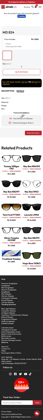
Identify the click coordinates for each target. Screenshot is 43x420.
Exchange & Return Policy (11, 353)
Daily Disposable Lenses (10, 332)
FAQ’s (3, 351)
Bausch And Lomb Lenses (11, 334)
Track (37, 402)
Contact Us (5, 349)
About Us (4, 346)
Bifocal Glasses (7, 317)
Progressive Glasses (9, 319)
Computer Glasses (8, 311)
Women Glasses (7, 296)
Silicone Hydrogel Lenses (11, 340)
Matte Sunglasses (8, 321)
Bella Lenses (6, 336)
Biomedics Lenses (8, 338)
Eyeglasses (5, 292)
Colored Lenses (7, 328)
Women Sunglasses (8, 290)
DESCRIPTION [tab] (7, 91)
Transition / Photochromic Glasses (14, 315)
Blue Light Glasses (8, 309)
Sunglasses (5, 285)
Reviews (27, 7)
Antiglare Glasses (8, 313)
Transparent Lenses (9, 330)
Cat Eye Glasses (7, 302)
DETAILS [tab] (20, 91)
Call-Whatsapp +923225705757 (13, 363)
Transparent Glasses (9, 298)
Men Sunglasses (7, 288)
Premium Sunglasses (9, 283)
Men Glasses (6, 294)
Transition (21, 16)
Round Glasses (7, 300)
